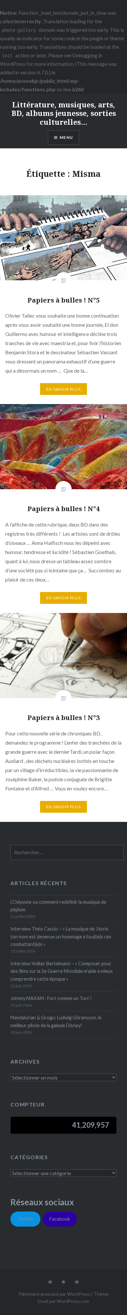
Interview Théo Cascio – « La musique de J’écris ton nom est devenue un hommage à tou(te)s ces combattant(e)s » (60, 936)
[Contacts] (50, 1282)
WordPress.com (73, 1301)
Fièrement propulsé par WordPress (54, 1294)
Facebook (59, 1219)
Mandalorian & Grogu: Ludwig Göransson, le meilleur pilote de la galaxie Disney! (56, 1021)
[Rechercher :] (66, 852)
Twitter (26, 1219)
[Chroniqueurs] (63, 1282)
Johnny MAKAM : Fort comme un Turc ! (51, 998)
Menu (66, 137)
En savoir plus (63, 389)
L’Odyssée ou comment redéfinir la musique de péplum (58, 905)
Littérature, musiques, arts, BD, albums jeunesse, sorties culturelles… (63, 113)
